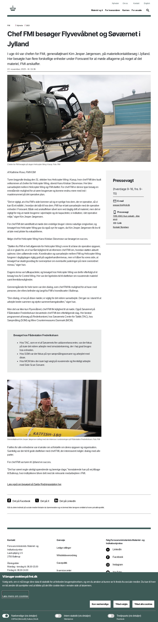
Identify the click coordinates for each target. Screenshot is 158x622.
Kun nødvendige (100, 604)
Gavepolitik (62, 563)
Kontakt (136, 3)
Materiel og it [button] (97, 10)
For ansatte (137, 10)
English (147, 3)
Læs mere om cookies (15, 596)
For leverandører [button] (112, 10)
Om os (125, 3)
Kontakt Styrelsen (121, 227)
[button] (147, 11)
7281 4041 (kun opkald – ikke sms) (126, 217)
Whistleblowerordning (67, 555)
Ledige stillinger (64, 547)
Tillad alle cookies (143, 604)
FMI (8, 25)
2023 (27, 25)
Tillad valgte (121, 604)
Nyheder (115, 3)
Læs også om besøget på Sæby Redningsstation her (34, 484)
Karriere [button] (125, 10)
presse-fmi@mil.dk (121, 205)
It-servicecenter (64, 570)
